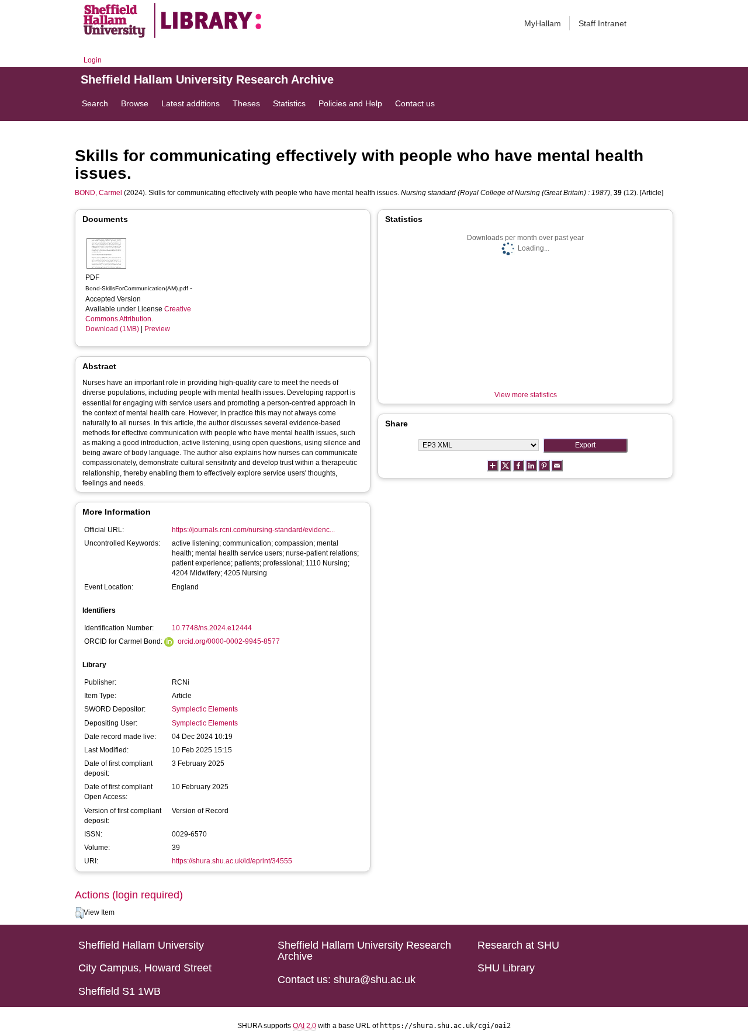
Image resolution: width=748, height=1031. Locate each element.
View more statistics (525, 395)
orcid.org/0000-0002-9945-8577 (229, 641)
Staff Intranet (602, 23)
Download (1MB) (112, 329)
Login (93, 60)
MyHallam (542, 23)
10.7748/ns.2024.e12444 (212, 628)
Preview (157, 329)
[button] (79, 913)
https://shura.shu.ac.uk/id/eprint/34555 (232, 861)
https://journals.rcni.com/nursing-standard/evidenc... (253, 530)
